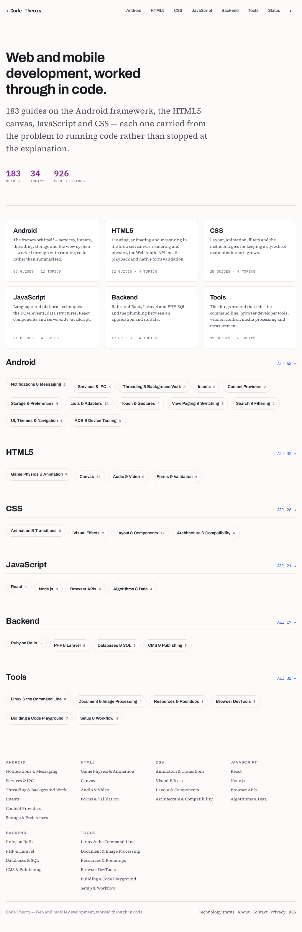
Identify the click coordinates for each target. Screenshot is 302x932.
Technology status (216, 912)
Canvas (90, 476)
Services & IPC (94, 386)
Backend (230, 10)
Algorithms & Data (132, 589)
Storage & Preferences (34, 403)
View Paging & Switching (198, 403)
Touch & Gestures (140, 403)
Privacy (277, 912)
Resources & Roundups (178, 701)
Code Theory (26, 10)
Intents (206, 386)
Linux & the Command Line (38, 699)
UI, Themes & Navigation (36, 420)
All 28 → (286, 509)
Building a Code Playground (39, 718)
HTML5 (158, 10)
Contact (259, 912)
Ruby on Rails (26, 643)
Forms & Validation (177, 476)
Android (133, 10)
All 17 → (286, 622)
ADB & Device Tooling (98, 420)
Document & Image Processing (110, 701)
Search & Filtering (255, 403)
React (19, 586)
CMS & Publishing (167, 645)
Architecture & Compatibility (206, 533)
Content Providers (247, 386)
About (243, 912)
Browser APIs (85, 589)
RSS (292, 912)
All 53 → (286, 363)
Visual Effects (88, 533)
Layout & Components (140, 533)
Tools (253, 10)
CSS (178, 10)
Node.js (48, 589)
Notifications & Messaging (38, 384)
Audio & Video (128, 476)
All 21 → (286, 566)
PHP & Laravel (69, 645)
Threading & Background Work (154, 386)
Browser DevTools (235, 701)
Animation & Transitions (36, 530)
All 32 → (286, 453)
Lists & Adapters (89, 403)
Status (274, 10)
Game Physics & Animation (39, 474)
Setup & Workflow (99, 718)
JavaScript (202, 10)
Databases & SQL (117, 645)
